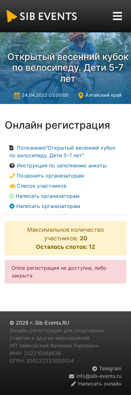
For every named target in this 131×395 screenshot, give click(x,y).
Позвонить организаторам (50, 175)
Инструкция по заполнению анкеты (62, 165)
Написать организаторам (47, 196)
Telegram (109, 368)
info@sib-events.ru (98, 376)
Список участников (41, 186)
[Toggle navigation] (117, 16)
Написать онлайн (99, 383)
